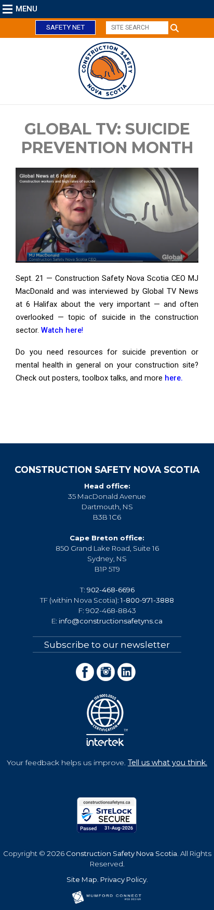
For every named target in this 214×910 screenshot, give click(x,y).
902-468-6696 (111, 590)
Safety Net (65, 27)
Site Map (81, 879)
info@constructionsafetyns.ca (111, 621)
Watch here (61, 330)
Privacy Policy (123, 879)
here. (174, 378)
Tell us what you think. (167, 762)
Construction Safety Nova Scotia (121, 853)
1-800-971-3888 (147, 600)
